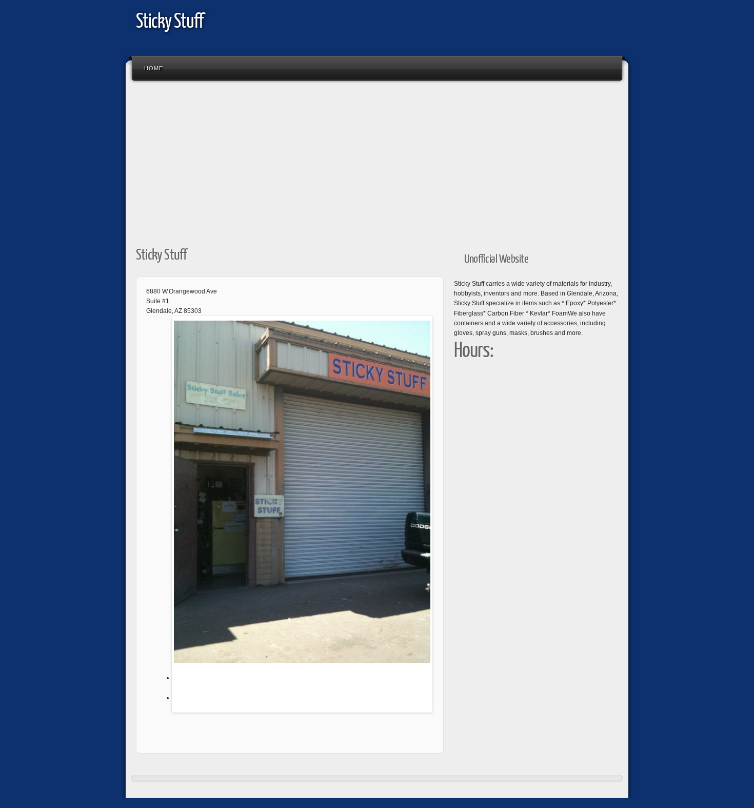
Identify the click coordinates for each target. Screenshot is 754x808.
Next (445, 516)
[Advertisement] (377, 160)
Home (153, 68)
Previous (158, 516)
